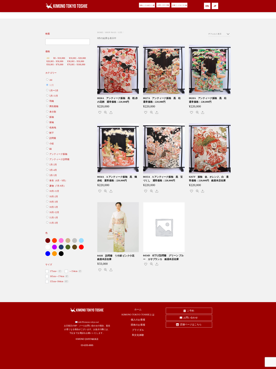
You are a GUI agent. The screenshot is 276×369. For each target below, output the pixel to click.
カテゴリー (51, 73)
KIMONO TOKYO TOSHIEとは (138, 314)
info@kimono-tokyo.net (88, 321)
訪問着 (52, 138)
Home (100, 32)
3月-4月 (53, 170)
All (47, 58)
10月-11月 (54, 191)
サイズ (48, 264)
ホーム (138, 309)
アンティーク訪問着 (59, 159)
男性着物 (53, 106)
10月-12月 (54, 212)
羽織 (51, 101)
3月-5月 (53, 175)
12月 (120, 32)
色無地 (52, 127)
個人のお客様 (138, 319)
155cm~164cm (57, 281)
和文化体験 (138, 335)
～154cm (73, 271)
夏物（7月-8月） (57, 186)
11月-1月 (53, 217)
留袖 (51, 122)
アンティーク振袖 (58, 154)
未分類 (52, 111)
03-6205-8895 (87, 345)
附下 (51, 133)
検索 (47, 34)
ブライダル (138, 330)
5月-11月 (53, 96)
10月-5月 (53, 207)
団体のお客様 (138, 325)
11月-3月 (53, 223)
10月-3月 (53, 202)
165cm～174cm (57, 276)
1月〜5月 (53, 90)
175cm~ (54, 271)
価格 (47, 51)
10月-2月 (53, 196)
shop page (110, 32)
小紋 (51, 143)
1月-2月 (53, 164)
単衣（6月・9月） (58, 180)
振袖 (51, 117)
